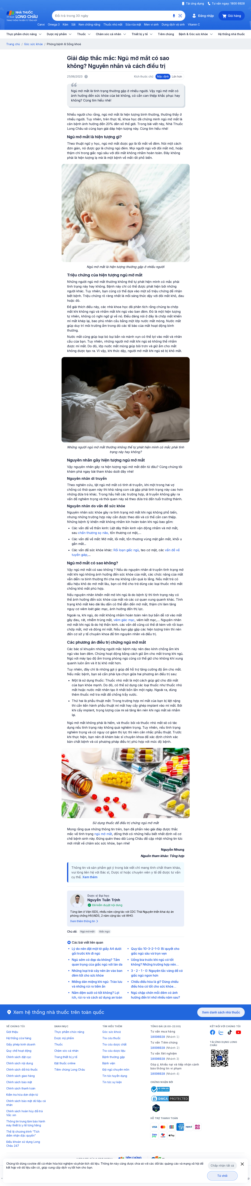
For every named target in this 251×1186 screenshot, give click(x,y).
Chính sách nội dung (19, 1063)
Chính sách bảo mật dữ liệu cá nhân (26, 1103)
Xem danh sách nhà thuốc (221, 1012)
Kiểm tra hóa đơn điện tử (22, 1094)
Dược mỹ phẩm (64, 1038)
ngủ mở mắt (103, 834)
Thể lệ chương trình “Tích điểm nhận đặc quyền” (23, 1133)
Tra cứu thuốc (111, 1038)
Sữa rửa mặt (133, 24)
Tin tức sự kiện (112, 1082)
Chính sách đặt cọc (18, 1057)
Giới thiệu (12, 1031)
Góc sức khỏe (33, 44)
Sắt (73, 24)
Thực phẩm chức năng (69, 1031)
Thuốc (58, 1044)
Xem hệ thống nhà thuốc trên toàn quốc (58, 1012)
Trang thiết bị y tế (65, 1057)
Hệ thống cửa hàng (18, 1038)
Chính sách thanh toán (20, 1088)
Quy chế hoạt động (18, 1050)
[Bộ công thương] (160, 1089)
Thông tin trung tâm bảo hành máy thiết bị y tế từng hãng (25, 1123)
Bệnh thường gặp (113, 1057)
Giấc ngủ (104, 931)
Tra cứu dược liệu (113, 1050)
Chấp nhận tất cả (222, 1165)
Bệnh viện (108, 1063)
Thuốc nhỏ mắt (112, 24)
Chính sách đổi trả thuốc (22, 1069)
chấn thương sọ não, (93, 533)
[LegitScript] (170, 1108)
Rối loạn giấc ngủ (126, 550)
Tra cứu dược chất (114, 1044)
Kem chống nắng (89, 24)
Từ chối (222, 1175)
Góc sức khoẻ (111, 1031)
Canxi (41, 24)
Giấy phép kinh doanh (20, 1044)
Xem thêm (89, 877)
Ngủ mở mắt (87, 931)
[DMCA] (170, 1099)
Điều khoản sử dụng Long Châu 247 (23, 1143)
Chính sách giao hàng (20, 1075)
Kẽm (65, 24)
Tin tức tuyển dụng (114, 1075)
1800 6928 (237, 3)
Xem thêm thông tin (82, 921)
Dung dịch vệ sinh (173, 24)
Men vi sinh (151, 24)
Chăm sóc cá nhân (66, 1050)
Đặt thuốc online (64, 1063)
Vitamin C (194, 24)
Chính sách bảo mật (19, 1082)
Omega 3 (54, 24)
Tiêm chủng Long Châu (69, 1069)
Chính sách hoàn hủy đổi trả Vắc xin (24, 1113)
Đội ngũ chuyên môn (115, 1069)
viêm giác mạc (124, 620)
